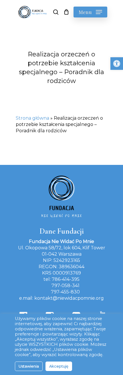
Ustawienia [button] (29, 366)
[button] (116, 63)
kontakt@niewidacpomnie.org (69, 298)
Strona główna (32, 118)
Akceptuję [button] (58, 366)
